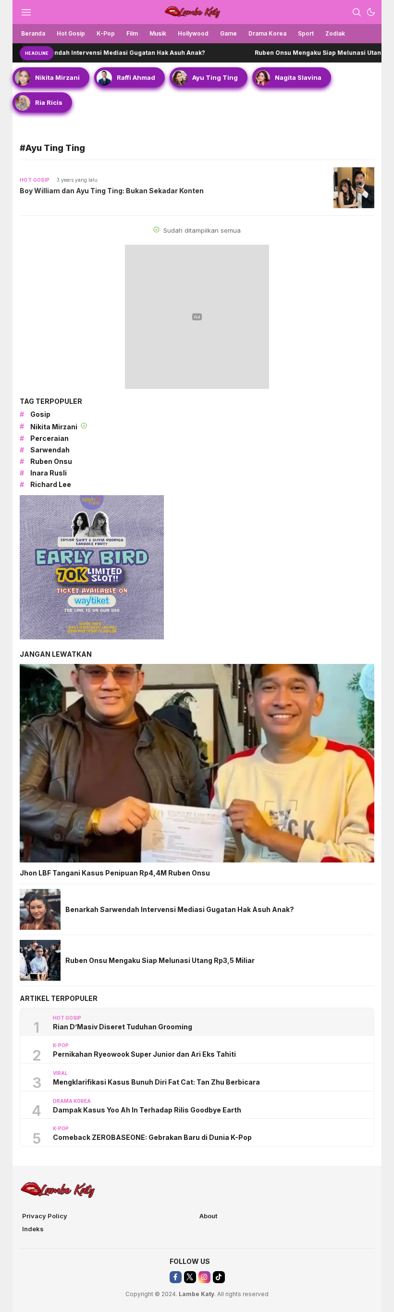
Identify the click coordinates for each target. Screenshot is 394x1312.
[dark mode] (371, 12)
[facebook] (176, 1277)
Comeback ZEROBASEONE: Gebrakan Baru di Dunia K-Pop (152, 1137)
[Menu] (26, 12)
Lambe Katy (196, 1294)
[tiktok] (219, 1277)
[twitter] (190, 1277)
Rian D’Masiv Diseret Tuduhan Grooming (122, 1027)
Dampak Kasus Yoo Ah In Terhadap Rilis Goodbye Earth (147, 1110)
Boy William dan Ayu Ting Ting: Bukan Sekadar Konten (112, 191)
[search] (356, 12)
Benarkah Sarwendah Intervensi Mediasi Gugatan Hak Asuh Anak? (179, 909)
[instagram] (204, 1277)
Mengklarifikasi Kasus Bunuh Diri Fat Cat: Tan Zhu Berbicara (156, 1082)
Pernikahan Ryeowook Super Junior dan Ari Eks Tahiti (144, 1054)
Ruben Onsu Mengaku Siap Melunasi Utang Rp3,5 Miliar (302, 52)
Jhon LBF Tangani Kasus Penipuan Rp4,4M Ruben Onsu (115, 873)
